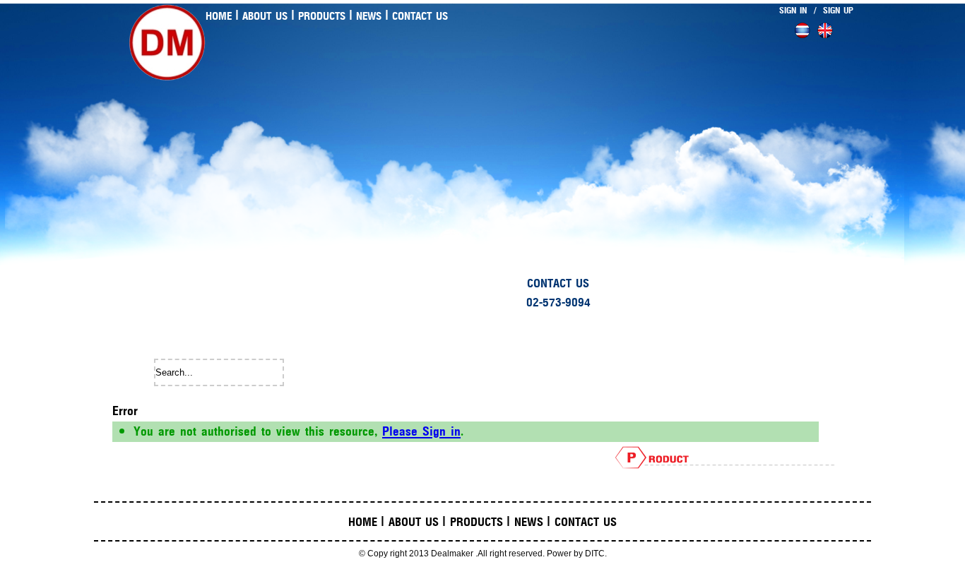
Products (321, 16)
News (368, 16)
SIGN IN (793, 11)
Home (219, 16)
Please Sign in (421, 432)
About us (265, 16)
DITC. (596, 553)
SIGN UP (838, 11)
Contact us (420, 16)
